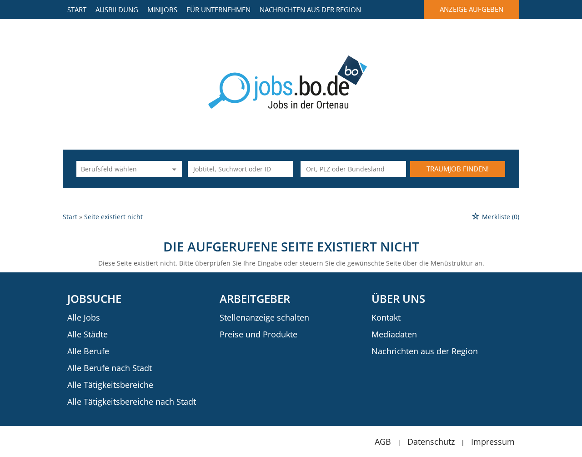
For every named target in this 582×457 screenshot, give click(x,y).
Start (76, 9)
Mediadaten (394, 334)
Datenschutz (431, 441)
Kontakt (386, 317)
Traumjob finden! (457, 168)
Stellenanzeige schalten (264, 317)
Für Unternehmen (218, 9)
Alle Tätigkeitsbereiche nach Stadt (131, 401)
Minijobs (162, 9)
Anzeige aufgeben (471, 9)
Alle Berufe (88, 351)
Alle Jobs (83, 317)
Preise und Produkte (258, 334)
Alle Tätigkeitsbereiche (110, 384)
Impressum (493, 441)
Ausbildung (116, 9)
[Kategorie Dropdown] (173, 169)
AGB (383, 441)
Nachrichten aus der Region (310, 9)
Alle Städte (87, 334)
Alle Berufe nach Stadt (109, 367)
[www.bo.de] (291, 81)
